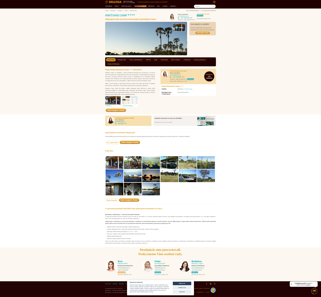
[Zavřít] (316, 283)
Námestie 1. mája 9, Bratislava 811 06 (186, 19)
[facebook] (206, 284)
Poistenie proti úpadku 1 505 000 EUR (201, 288)
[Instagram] (214, 2)
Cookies (208, 292)
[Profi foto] (113, 100)
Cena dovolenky (128, 106)
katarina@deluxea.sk (198, 268)
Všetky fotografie (111, 200)
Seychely (121, 284)
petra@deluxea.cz (120, 121)
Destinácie (108, 6)
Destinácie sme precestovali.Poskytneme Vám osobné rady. (161, 251)
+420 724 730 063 (123, 270)
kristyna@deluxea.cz (124, 268)
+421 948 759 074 (197, 270)
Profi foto (108, 106)
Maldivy (115, 284)
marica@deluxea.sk (183, 16)
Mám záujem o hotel (202, 33)
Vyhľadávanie (200, 292)
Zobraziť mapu (188, 89)
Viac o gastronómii (112, 142)
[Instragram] (214, 284)
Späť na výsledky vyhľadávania (192, 10)
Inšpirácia (151, 6)
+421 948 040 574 (186, 18)
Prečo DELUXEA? (126, 6)
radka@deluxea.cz (160, 268)
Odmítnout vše (182, 287)
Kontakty (173, 6)
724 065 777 (122, 123)
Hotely (117, 6)
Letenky (165, 6)
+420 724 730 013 (160, 270)
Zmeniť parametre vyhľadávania (209, 10)
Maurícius (108, 284)
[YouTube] (210, 284)
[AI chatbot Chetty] (314, 291)
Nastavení (182, 291)
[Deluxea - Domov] (113, 2)
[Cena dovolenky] (130, 100)
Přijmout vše (182, 283)
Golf (158, 6)
